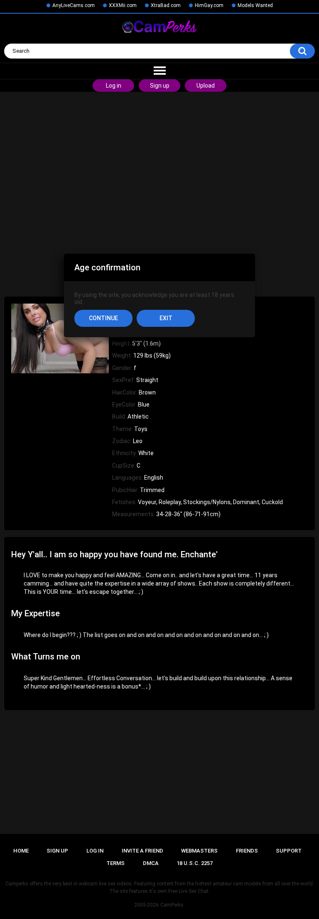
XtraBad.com (166, 5)
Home (21, 851)
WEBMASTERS (199, 851)
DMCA (151, 863)
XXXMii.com (123, 5)
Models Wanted (255, 5)
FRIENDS (247, 851)
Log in (113, 85)
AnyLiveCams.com (73, 5)
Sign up (159, 85)
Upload (205, 85)
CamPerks (172, 905)
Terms (115, 863)
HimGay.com (209, 5)
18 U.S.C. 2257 (195, 863)
